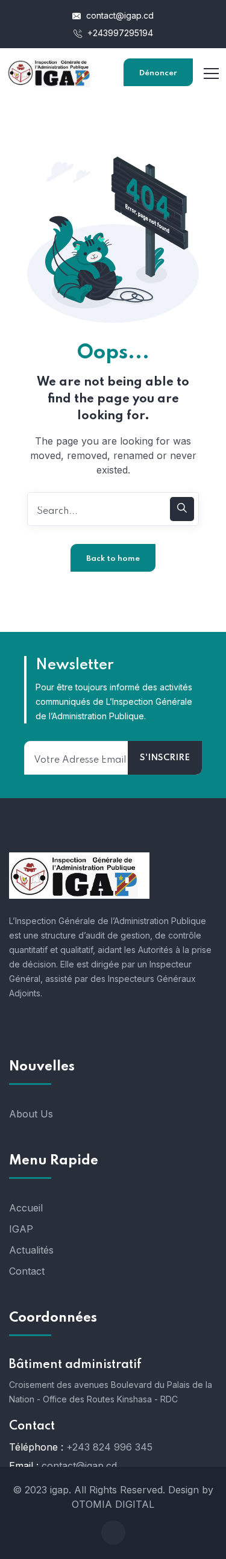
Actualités (31, 1250)
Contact (27, 1271)
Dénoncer (158, 73)
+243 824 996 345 (109, 1447)
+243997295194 (119, 33)
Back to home (113, 559)
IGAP (21, 1229)
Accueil (26, 1208)
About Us (31, 1114)
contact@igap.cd (119, 15)
